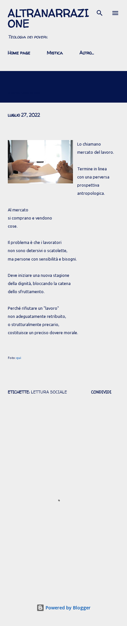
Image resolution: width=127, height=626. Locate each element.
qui (18, 358)
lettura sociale (49, 392)
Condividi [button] (101, 392)
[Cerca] (100, 12)
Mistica (55, 53)
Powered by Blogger (67, 608)
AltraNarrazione (48, 18)
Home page (19, 53)
